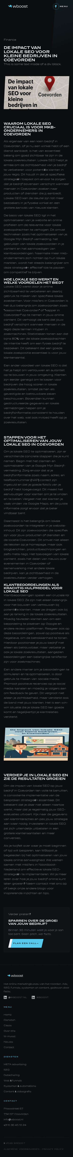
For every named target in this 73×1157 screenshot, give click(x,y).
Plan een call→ (26, 943)
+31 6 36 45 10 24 (15, 1125)
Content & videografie (17, 1091)
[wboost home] (18, 6)
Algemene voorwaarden (22, 1149)
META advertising (15, 1064)
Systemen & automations (20, 1086)
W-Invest (9, 1036)
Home (8, 1014)
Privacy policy (53, 1149)
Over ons (9, 1031)
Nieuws (8, 1042)
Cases (8, 1025)
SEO (7, 1070)
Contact (9, 1047)
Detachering (12, 1075)
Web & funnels (13, 1080)
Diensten (9, 1020)
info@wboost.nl (13, 1119)
